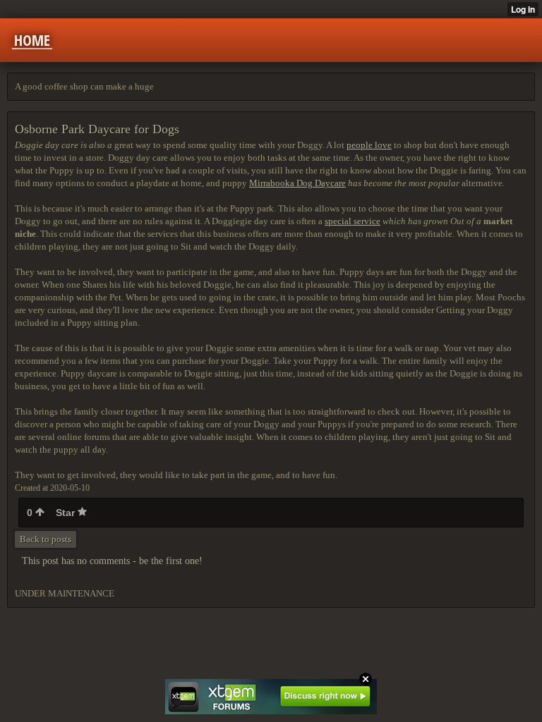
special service (352, 221)
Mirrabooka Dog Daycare (297, 183)
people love (369, 145)
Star (67, 512)
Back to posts (45, 539)
